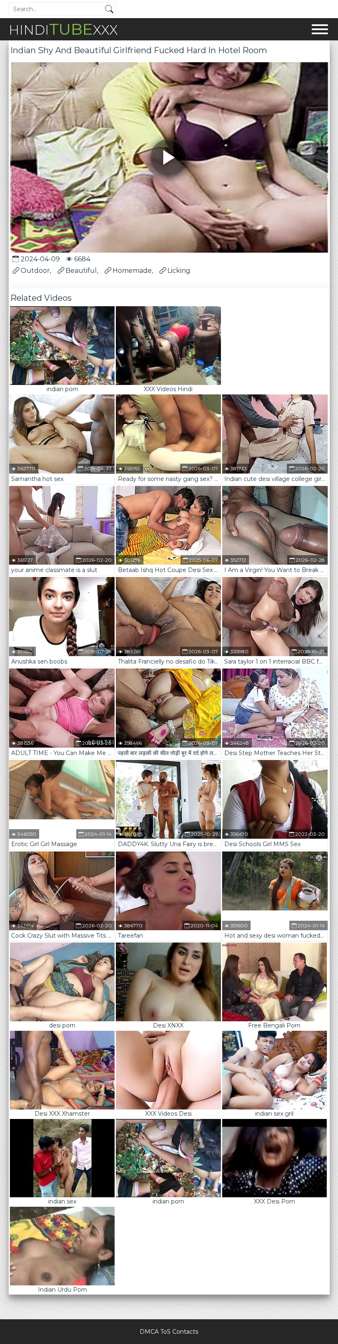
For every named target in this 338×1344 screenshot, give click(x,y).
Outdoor (35, 270)
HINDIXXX (63, 29)
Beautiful (81, 270)
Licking (178, 270)
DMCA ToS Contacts (169, 1331)
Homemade (132, 270)
